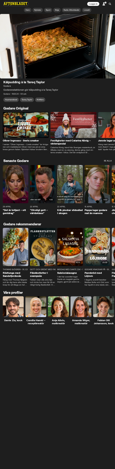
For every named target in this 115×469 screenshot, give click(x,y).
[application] (57, 46)
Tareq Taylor (27, 99)
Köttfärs (40, 99)
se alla (108, 161)
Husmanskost (11, 99)
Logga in (93, 4)
